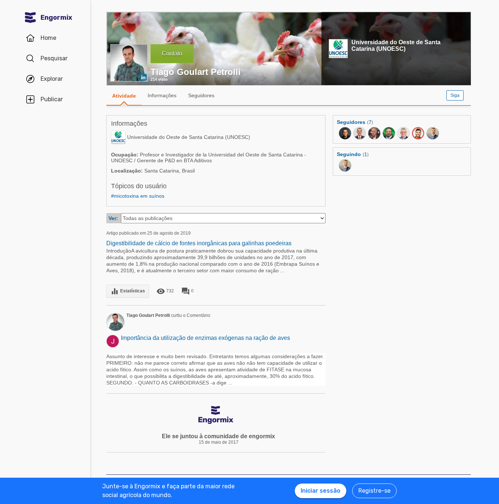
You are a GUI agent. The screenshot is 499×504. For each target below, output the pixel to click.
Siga (455, 95)
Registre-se (374, 490)
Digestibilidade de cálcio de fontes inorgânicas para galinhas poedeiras (199, 243)
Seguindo (349, 154)
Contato (172, 53)
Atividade (124, 96)
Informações (162, 95)
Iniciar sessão (320, 490)
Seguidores (201, 95)
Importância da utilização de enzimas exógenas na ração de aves (205, 338)
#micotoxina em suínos (137, 196)
